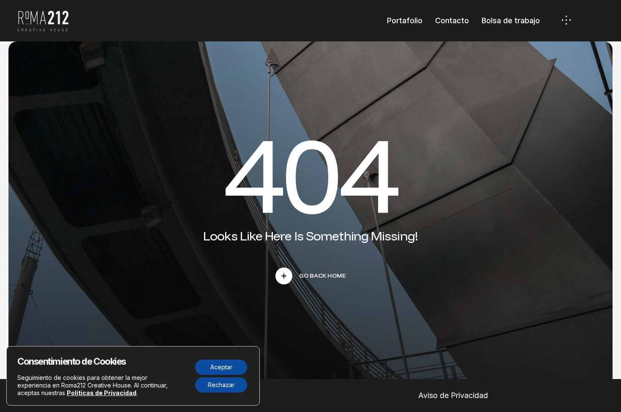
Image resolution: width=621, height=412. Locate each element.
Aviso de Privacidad (453, 395)
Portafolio (404, 20)
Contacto (452, 20)
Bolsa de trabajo (511, 20)
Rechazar (221, 384)
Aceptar (221, 367)
